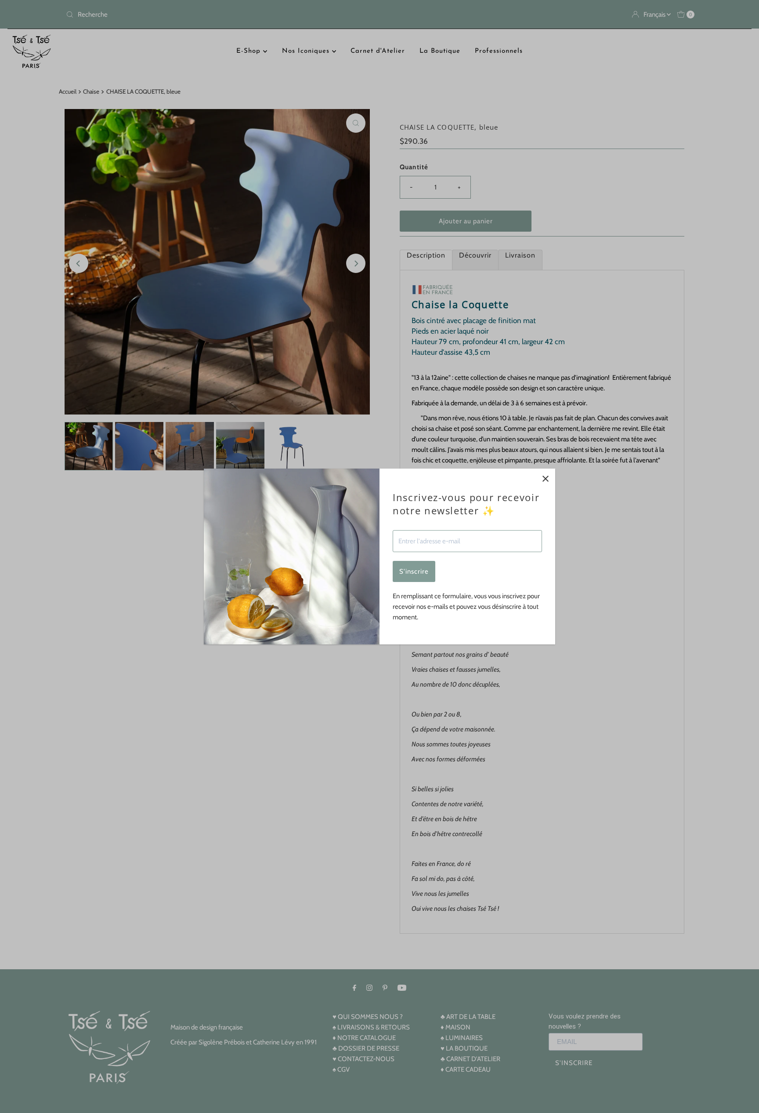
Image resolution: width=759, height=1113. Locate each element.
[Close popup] (545, 478)
